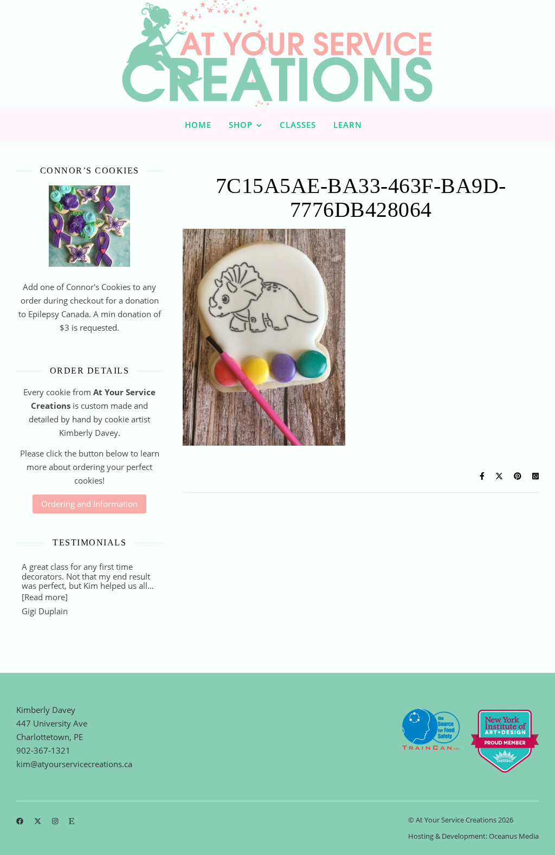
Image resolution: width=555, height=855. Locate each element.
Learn (347, 124)
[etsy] (71, 821)
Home (198, 124)
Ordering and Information (89, 503)
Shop (241, 124)
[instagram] (56, 821)
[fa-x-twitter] (38, 821)
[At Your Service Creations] (277, 54)
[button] (45, 597)
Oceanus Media (514, 836)
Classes (298, 124)
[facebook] (20, 821)
